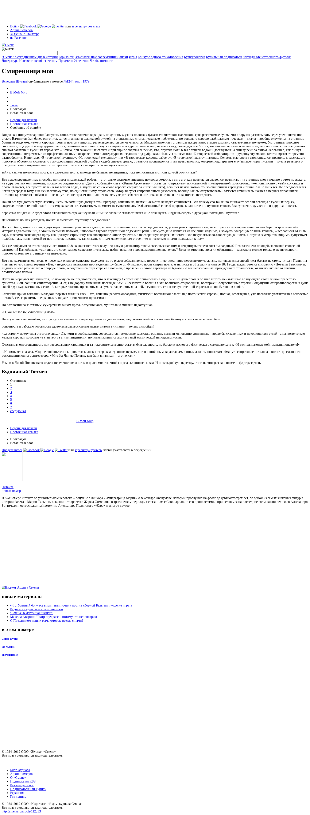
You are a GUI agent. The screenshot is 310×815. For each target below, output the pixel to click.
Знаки (123, 57)
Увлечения (81, 60)
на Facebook (18, 37)
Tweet (14, 105)
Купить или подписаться (224, 57)
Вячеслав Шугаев (14, 81)
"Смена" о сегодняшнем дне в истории (30, 57)
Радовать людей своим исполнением (36, 609)
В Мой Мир (18, 92)
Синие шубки (10, 638)
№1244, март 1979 (76, 81)
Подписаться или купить (28, 789)
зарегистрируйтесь (88, 450)
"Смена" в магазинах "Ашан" (31, 613)
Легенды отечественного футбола (267, 57)
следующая (18, 411)
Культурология (194, 57)
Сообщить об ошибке (25, 127)
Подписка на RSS (23, 781)
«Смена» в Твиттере (24, 34)
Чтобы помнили (101, 60)
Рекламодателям (22, 785)
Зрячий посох (10, 654)
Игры (133, 57)
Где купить (18, 796)
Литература (10, 60)
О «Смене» (18, 777)
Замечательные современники (97, 57)
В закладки (18, 109)
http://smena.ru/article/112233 (21, 811)
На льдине (8, 646)
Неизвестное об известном (38, 60)
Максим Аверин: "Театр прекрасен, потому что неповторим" (54, 617)
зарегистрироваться (86, 26)
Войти (14, 26)
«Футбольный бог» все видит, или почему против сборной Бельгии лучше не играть (71, 605)
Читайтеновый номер (11, 489)
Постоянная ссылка (24, 124)
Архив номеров (21, 30)
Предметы (65, 60)
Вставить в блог (21, 113)
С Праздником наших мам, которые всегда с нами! (46, 620)
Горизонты (66, 57)
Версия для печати (23, 120)
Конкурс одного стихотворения (160, 57)
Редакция (17, 793)
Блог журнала (20, 770)
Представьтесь (12, 450)
